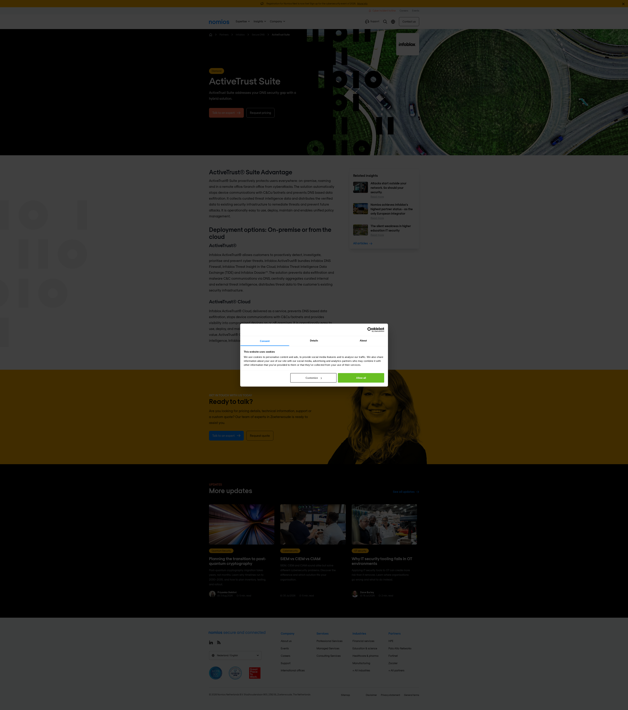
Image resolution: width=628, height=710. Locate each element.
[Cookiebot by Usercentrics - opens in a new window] (369, 329)
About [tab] (363, 340)
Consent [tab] (265, 340)
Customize (312, 377)
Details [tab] (314, 340)
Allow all (361, 377)
